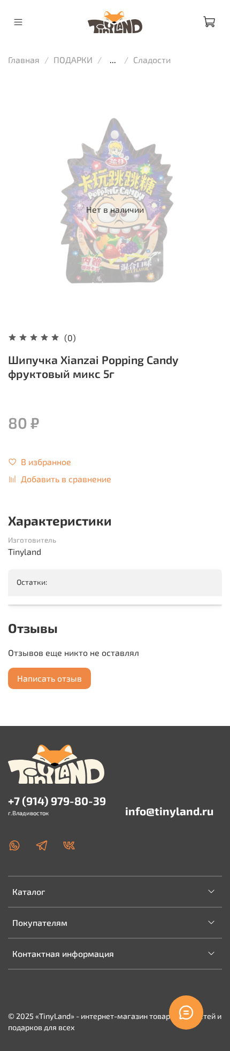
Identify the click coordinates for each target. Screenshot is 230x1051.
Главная (24, 60)
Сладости (152, 60)
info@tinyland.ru (169, 810)
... (113, 60)
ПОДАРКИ (73, 60)
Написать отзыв (49, 678)
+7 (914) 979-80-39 (57, 800)
